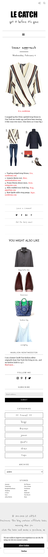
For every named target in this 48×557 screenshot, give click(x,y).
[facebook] (26, 378)
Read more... (10, 365)
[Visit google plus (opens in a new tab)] (26, 215)
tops (24, 455)
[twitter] (30, 378)
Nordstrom (27, 488)
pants (24, 442)
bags (24, 421)
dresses (24, 428)
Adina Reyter (8, 497)
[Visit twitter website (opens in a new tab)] (17, 215)
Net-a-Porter (27, 486)
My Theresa (27, 484)
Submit (24, 400)
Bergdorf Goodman (10, 488)
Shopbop (7, 490)
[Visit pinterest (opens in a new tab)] (31, 215)
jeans (24, 435)
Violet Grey (8, 486)
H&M (25, 490)
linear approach (24, 48)
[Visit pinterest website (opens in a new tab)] (10, 67)
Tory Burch (27, 495)
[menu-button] (24, 34)
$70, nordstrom (24, 111)
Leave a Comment (24, 208)
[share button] (44, 3)
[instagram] (18, 378)
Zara (6, 495)
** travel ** (24, 415)
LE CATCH (24, 14)
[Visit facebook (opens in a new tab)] (22, 215)
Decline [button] (24, 551)
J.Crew (7, 493)
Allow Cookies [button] (24, 545)
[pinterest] (22, 378)
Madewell (26, 493)
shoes (24, 448)
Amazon (7, 484)
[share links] (39, 3)
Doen (25, 497)
